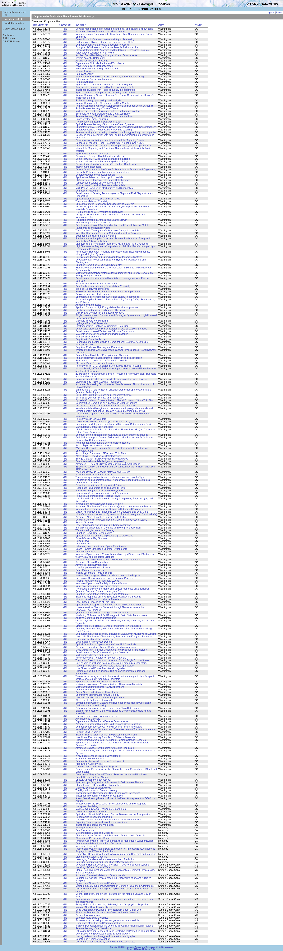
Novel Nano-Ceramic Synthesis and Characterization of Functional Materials (115, 729)
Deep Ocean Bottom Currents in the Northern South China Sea (108, 910)
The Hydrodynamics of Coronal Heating (96, 790)
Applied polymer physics (88, 305)
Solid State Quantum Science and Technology (99, 397)
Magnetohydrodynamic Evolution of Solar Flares (100, 809)
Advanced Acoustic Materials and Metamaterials (100, 31)
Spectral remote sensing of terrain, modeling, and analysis (105, 92)
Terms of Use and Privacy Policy (141, 949)
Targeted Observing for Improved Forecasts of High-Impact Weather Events (114, 841)
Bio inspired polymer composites (92, 289)
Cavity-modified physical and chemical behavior (100, 310)
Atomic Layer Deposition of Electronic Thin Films (100, 453)
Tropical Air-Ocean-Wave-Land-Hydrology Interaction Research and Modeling (115, 854)
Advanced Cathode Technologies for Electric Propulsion (104, 748)
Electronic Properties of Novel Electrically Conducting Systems (108, 596)
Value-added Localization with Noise (94, 52)
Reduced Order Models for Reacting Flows (97, 496)
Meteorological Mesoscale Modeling (94, 833)
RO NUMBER (40, 25)
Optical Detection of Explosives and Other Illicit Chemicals (105, 644)
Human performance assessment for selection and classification (108, 358)
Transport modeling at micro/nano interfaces (98, 716)
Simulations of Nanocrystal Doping (93, 642)
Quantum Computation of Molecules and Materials (101, 594)
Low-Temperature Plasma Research (94, 567)
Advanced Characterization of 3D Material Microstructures (105, 647)
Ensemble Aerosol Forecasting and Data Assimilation (103, 113)
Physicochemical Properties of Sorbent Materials (100, 657)
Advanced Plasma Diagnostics (91, 562)
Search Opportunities (14, 23)
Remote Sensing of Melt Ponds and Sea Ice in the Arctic (104, 116)
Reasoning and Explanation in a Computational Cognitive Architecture (112, 342)
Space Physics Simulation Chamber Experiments (101, 549)
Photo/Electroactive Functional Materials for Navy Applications (107, 291)
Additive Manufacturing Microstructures (95, 618)
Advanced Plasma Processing (91, 565)
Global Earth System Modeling (91, 856)
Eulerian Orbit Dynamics (88, 732)
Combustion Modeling (86, 190)
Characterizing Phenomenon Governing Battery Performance (107, 297)
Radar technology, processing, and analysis (98, 100)
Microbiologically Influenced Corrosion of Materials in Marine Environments (114, 886)
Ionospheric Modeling (86, 806)
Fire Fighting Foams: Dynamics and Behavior (99, 212)
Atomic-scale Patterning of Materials (94, 700)
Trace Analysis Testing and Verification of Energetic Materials (107, 230)
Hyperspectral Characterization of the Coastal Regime (103, 84)
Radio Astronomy (84, 74)
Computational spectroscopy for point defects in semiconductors (108, 726)
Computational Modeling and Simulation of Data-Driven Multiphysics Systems (115, 634)
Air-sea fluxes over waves (88, 915)
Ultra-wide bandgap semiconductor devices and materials (105, 405)
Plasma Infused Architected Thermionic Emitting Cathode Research (110, 740)
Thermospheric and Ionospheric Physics (96, 766)
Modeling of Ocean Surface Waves (93, 867)
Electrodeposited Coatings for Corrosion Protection (102, 326)
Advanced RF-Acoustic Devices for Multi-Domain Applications (107, 464)
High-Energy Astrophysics (89, 764)
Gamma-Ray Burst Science (89, 758)
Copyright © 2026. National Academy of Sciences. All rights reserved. (141, 947)
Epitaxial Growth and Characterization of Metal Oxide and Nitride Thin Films (114, 400)
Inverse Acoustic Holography (90, 58)
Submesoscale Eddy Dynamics (91, 918)
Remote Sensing (84, 82)
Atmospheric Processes (87, 827)
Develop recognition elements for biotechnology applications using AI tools (114, 29)
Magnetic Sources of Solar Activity (93, 787)
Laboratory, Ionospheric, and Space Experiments (100, 546)
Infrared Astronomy (85, 71)
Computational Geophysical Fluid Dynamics (98, 843)
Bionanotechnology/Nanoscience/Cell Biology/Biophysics (105, 164)
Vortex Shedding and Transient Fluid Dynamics (100, 490)
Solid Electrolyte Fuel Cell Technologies (96, 283)
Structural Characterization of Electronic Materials (101, 360)
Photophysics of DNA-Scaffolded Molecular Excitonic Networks (108, 366)
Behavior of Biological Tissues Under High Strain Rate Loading (108, 708)
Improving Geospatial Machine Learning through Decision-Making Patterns (114, 925)
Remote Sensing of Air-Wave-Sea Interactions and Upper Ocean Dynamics (114, 106)
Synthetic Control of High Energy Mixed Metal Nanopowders (106, 307)
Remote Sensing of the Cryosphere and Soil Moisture (103, 103)
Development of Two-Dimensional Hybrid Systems (101, 652)
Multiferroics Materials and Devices (93, 655)
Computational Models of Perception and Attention (101, 355)
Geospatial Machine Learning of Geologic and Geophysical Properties (111, 904)
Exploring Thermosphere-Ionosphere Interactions (101, 822)
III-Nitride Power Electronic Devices (93, 474)
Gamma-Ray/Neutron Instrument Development (99, 761)
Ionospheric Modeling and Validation (94, 825)
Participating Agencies (14, 12)
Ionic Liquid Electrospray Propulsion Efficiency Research (105, 737)
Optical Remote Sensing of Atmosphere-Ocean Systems (104, 124)
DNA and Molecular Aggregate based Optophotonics (102, 180)
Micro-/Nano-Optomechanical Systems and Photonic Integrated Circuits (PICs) (116, 514)
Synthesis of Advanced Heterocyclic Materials (99, 177)
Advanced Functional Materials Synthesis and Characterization (108, 724)
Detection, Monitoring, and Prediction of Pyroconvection (104, 862)
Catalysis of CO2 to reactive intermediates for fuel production (107, 47)
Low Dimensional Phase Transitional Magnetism (100, 668)
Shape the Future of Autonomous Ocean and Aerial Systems (106, 912)
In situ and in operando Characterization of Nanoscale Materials (108, 684)
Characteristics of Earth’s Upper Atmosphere (98, 785)
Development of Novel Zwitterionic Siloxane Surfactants (104, 331)
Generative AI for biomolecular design (95, 175)
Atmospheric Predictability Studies (93, 838)
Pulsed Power (82, 541)
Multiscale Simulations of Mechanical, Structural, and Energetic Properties (114, 636)
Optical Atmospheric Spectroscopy (93, 780)
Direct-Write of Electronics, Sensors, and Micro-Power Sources (108, 626)
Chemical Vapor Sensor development (95, 363)
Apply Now (8, 35)
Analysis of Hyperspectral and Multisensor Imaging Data (104, 87)
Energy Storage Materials (88, 275)
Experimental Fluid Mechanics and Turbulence (99, 63)
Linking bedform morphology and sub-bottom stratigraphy (105, 936)
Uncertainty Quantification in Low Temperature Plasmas (104, 578)
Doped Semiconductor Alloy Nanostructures (98, 692)
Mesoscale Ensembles (87, 846)
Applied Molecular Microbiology (91, 153)
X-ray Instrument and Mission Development (97, 756)
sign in (271, 12)
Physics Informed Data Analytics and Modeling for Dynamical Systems (112, 50)
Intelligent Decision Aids (88, 336)
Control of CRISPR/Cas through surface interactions (102, 159)
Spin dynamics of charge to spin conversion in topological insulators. (111, 663)
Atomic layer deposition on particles (94, 445)
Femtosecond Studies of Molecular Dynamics (99, 182)
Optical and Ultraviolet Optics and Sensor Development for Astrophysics (112, 814)
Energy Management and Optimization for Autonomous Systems (108, 257)
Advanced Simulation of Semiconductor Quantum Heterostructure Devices (114, 506)
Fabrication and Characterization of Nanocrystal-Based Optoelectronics (112, 480)
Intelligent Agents (84, 344)
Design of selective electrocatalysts (93, 294)
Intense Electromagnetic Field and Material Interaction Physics (107, 575)
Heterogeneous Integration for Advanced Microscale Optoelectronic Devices (114, 424)
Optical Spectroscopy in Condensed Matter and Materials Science (109, 604)
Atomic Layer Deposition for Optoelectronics (98, 456)
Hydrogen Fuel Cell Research (91, 323)
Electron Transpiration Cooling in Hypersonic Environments (106, 734)
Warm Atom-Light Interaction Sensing (94, 530)
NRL (5, 15)
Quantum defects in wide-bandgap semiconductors (101, 612)
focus (279, 12)
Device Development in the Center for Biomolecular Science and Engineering (115, 169)
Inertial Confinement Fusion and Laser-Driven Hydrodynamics (107, 559)
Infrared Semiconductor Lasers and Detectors (99, 504)
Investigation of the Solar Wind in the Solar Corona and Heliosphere (110, 803)
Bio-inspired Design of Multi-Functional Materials (100, 156)
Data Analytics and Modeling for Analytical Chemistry (103, 286)
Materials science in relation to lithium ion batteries (101, 334)
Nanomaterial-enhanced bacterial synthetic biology (102, 161)
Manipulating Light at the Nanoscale (94, 427)
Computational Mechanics (89, 689)
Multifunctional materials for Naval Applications (99, 687)
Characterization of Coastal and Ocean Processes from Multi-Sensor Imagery (115, 127)
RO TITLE (80, 25)
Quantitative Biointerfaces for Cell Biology (97, 695)
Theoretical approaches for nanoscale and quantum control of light (109, 477)
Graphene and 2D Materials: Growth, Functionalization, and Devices (111, 379)
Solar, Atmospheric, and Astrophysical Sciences (100, 485)
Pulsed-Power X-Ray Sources (91, 538)
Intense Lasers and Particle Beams (93, 573)
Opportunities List (13, 19)
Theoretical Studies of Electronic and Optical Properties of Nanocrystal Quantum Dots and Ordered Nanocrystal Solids (112, 590)
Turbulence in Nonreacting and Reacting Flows (100, 488)
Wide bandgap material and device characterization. (102, 443)
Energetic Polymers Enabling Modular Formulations (102, 172)
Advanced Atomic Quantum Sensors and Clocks (100, 517)
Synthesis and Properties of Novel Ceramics (98, 681)
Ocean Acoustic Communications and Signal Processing (104, 39)
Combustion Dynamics (87, 482)
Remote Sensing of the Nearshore (93, 928)
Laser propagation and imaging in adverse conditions (103, 525)
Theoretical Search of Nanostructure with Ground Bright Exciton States (112, 660)
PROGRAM (65, 25)
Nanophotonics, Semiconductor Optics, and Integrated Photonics (109, 509)
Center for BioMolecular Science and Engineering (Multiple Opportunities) (113, 145)
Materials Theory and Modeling (91, 320)
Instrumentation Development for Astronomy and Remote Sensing (109, 76)
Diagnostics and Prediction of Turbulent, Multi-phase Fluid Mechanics (111, 244)
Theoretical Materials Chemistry (92, 201)
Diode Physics (83, 543)
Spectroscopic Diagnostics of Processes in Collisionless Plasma (109, 782)
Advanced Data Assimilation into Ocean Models (100, 875)
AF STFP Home (11, 41)
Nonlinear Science (85, 551)
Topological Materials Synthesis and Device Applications (105, 665)
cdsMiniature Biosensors (88, 167)
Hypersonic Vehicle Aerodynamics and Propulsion (101, 493)
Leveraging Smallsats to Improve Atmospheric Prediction (104, 859)
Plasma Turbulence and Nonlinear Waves (97, 581)
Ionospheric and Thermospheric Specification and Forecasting (107, 793)
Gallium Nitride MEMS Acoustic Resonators (98, 381)
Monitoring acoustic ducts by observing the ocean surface (105, 941)
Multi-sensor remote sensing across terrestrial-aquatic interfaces (108, 111)
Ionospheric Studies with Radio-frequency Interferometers (105, 90)
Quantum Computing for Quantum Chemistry (98, 265)
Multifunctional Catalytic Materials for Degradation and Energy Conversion (114, 273)
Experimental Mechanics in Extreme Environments (101, 721)
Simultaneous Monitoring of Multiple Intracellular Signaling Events (109, 140)
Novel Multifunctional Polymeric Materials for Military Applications (109, 233)
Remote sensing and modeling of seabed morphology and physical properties (115, 132)
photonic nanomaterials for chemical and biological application (108, 527)
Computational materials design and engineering (100, 461)
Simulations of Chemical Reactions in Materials (100, 185)
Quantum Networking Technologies (93, 533)
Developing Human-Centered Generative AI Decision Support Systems (112, 864)
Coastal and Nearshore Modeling (92, 939)
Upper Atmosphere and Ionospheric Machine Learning (103, 129)
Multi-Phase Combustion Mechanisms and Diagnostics (104, 188)
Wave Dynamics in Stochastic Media (94, 66)
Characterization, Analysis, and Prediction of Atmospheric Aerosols (110, 835)
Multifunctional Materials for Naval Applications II (100, 697)
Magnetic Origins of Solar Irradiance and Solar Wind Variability (108, 819)
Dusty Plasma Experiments (89, 570)
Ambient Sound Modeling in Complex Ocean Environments (106, 55)
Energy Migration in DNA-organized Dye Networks (101, 458)
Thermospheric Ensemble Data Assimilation (98, 121)
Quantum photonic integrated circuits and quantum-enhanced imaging (111, 435)
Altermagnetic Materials (87, 718)
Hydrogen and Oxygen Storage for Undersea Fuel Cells (104, 42)
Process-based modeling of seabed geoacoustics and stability (107, 920)
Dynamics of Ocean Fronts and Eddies (95, 883)
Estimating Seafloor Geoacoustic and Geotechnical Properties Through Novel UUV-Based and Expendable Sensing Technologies (115, 932)
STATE (198, 25)
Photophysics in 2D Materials (90, 419)
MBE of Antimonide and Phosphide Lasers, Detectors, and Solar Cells (111, 512)
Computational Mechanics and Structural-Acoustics (102, 44)
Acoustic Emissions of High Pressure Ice (96, 68)
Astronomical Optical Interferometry (93, 79)
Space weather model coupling (91, 119)
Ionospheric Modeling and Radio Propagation (99, 795)
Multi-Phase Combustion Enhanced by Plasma (99, 312)
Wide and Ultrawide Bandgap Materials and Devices (102, 472)
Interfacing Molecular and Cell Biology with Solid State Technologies (111, 615)
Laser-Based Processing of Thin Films (95, 602)
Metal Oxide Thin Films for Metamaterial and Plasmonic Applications (111, 649)
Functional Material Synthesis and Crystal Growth (101, 220)
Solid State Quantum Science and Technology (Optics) (103, 395)
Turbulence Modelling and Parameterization (98, 923)
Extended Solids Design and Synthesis (95, 236)
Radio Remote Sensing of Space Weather (97, 108)
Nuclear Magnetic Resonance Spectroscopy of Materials (104, 204)
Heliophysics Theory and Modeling (93, 817)
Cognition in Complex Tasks (90, 339)
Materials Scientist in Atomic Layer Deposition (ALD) (102, 421)
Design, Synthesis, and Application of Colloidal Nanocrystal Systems (111, 519)
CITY (161, 25)
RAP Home (9, 38)
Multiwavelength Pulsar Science (92, 811)
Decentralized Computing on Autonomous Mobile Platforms (106, 403)
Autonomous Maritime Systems (91, 60)
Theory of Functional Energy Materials (95, 639)
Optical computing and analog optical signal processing (104, 535)
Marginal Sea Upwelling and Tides (93, 907)
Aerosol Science (84, 522)
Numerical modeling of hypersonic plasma (97, 586)
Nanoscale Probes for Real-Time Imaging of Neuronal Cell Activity (109, 143)
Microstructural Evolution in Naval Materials (98, 599)
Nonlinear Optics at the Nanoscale (93, 222)
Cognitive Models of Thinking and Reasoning (99, 347)
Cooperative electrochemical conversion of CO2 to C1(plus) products (111, 328)
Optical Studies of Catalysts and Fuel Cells (97, 198)
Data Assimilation (84, 830)
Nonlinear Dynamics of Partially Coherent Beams (101, 583)
